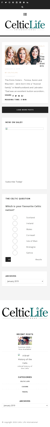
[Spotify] (25, 2)
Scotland (30, 217)
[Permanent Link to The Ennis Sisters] (22, 64)
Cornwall (30, 235)
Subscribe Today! (13, 181)
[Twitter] (7, 2)
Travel (25, 392)
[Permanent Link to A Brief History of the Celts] (25, 363)
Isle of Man (31, 241)
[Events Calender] (17, 2)
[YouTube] (21, 2)
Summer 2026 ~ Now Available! (25, 348)
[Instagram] (10, 2)
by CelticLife (11, 72)
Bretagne (31, 247)
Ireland (29, 223)
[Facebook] (3, 2)
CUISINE (25, 387)
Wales (29, 229)
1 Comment (10, 76)
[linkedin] (28, 2)
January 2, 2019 (12, 69)
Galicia (29, 253)
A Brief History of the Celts (25, 367)
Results (38, 259)
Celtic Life (25, 381)
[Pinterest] (14, 2)
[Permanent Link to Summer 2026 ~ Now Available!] (25, 344)
